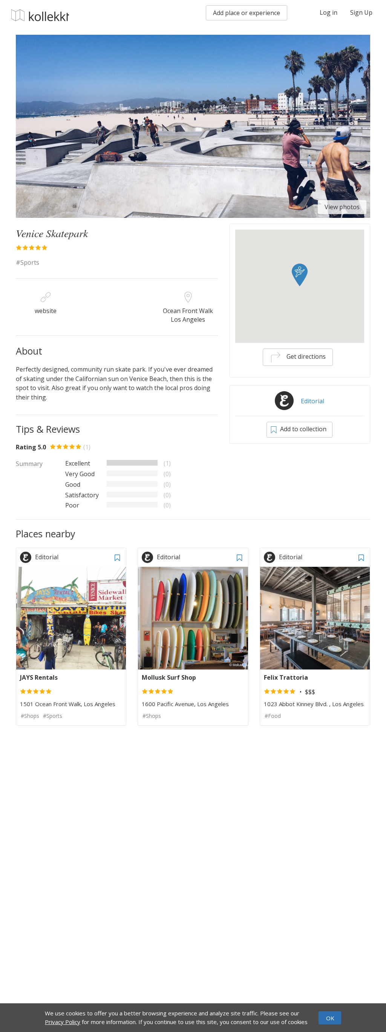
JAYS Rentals (39, 677)
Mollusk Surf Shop (169, 677)
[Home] (40, 15)
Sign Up (361, 12)
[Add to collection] (117, 557)
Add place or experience (246, 13)
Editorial (312, 401)
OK (330, 1018)
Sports (29, 262)
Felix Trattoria (286, 677)
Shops (31, 715)
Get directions (305, 356)
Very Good (80, 474)
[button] (299, 275)
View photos (342, 207)
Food (274, 715)
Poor (72, 505)
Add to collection (302, 429)
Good (72, 484)
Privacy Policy (62, 1022)
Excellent (77, 463)
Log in (328, 12)
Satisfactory (82, 495)
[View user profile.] (27, 557)
